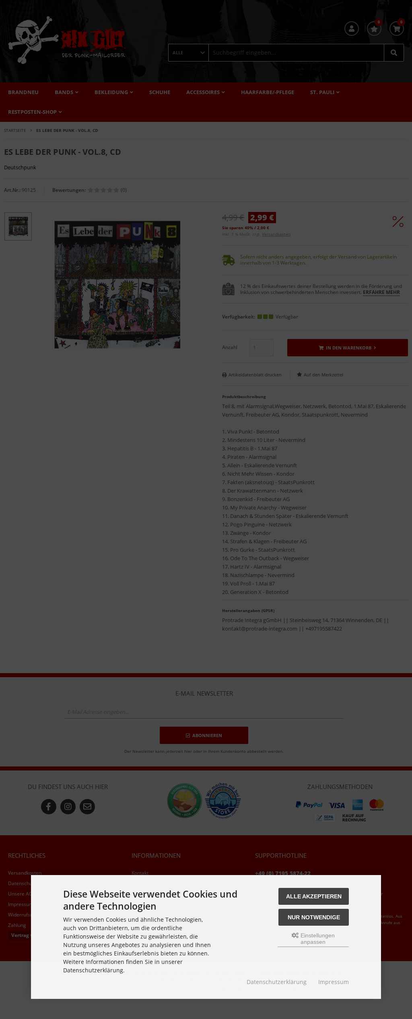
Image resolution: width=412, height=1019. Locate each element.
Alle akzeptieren (314, 896)
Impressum (333, 982)
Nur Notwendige (314, 917)
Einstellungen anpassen (317, 938)
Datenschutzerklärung (277, 982)
